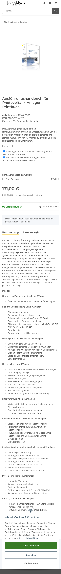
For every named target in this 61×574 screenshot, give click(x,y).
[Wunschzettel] (50, 3)
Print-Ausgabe (32, 179)
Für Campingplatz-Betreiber (26, 121)
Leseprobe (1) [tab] (31, 232)
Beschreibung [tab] (10, 232)
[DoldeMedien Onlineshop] (17, 3)
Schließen (31, 555)
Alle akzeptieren (31, 545)
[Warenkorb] (56, 3)
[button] (44, 3)
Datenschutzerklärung (28, 538)
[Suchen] (55, 11)
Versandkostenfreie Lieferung (30, 195)
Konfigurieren (31, 563)
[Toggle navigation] (3, 2)
